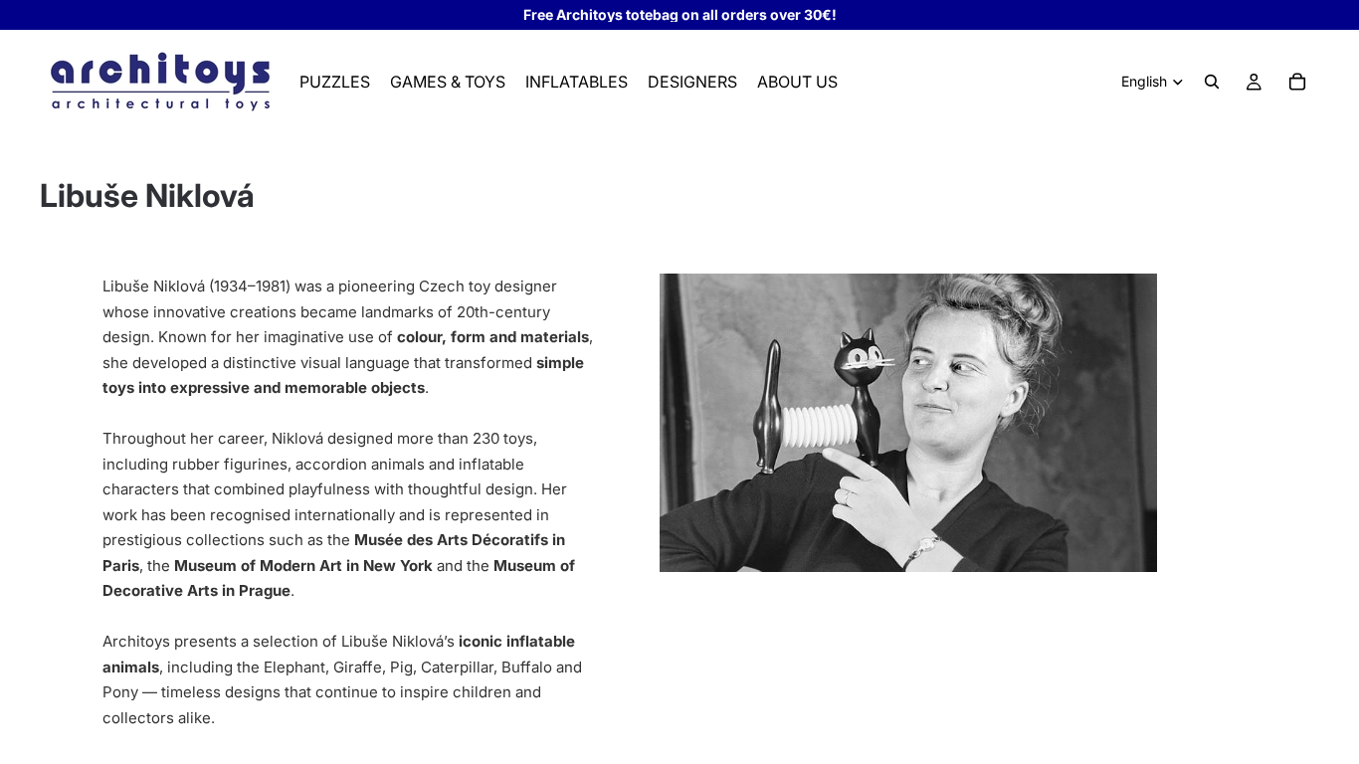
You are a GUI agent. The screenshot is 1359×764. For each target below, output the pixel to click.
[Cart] (1297, 81)
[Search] (1212, 81)
